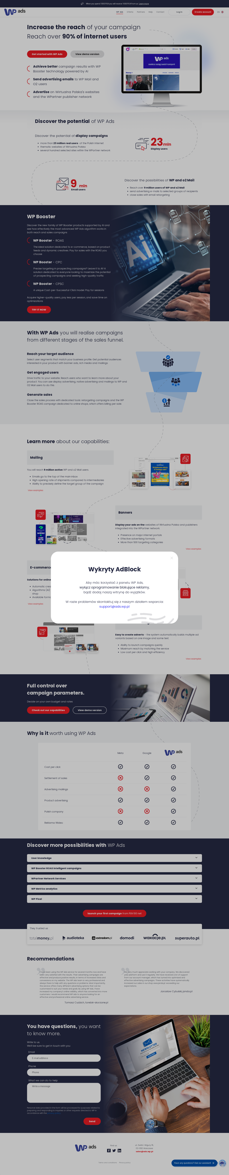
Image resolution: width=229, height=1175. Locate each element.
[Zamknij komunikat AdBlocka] (172, 558)
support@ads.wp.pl (114, 606)
